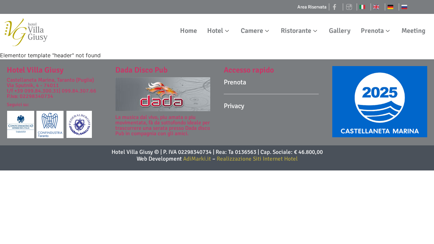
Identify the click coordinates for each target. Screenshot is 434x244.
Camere (252, 30)
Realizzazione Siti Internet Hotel (257, 158)
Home (188, 30)
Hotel (215, 30)
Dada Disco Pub (141, 70)
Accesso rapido (249, 70)
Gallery (340, 30)
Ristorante (296, 30)
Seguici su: (18, 104)
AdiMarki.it (197, 158)
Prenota (372, 30)
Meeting (413, 30)
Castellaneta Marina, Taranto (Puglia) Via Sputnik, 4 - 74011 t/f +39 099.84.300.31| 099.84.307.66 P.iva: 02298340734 (51, 88)
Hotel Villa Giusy (35, 70)
